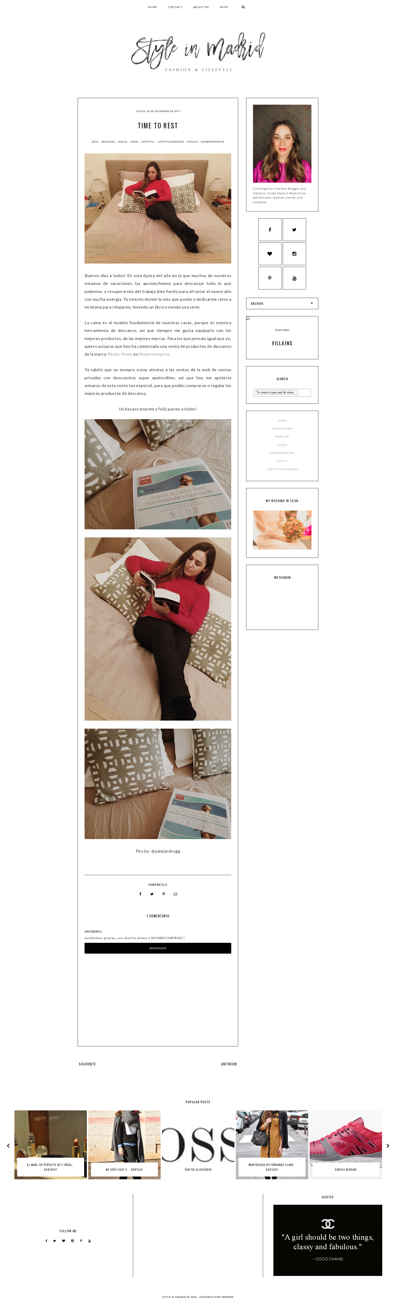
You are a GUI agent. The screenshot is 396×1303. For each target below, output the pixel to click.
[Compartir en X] (152, 894)
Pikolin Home (120, 354)
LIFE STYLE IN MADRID (282, 469)
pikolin (192, 141)
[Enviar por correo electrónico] (175, 894)
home (134, 141)
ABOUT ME (201, 7)
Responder (158, 948)
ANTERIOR (229, 1063)
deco (95, 141)
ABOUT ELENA (282, 428)
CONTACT (175, 7)
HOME (152, 7)
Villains (282, 343)
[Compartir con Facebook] (140, 894)
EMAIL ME (282, 436)
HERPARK (227, 1296)
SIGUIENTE (87, 1063)
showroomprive (212, 141)
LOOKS (282, 444)
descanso (109, 141)
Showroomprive (154, 354)
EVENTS (282, 460)
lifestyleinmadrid (171, 141)
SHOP (224, 7)
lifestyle (148, 141)
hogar (123, 141)
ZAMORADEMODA (282, 452)
